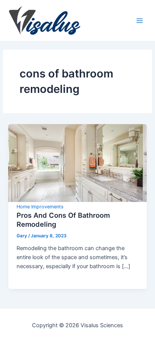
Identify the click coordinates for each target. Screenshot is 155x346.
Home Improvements (40, 206)
